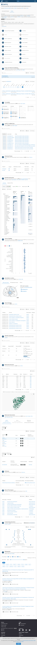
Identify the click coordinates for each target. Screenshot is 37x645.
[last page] (34, 151)
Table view (27, 522)
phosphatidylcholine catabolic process (15, 325)
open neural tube (10, 513)
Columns (22, 130)
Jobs (20, 636)
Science (20, 633)
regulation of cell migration (13, 323)
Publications (21, 635)
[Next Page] (33, 151)
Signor (6, 417)
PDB (30, 376)
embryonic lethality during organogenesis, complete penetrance (17, 508)
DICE (27, 179)
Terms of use (3, 626)
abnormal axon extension (11, 510)
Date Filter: (4, 559)
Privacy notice (3, 625)
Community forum (4, 623)
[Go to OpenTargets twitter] (19, 630)
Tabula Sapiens (13, 179)
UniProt (20, 279)
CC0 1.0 (13, 628)
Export (28, 72)
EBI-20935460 (4, 464)
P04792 (5, 446)
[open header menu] (35, 1)
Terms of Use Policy (20, 641)
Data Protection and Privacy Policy (29, 640)
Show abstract (6, 575)
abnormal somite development (12, 501)
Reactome (8, 417)
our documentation (24, 178)
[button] (17, 191)
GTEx (17, 179)
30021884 (30, 464)
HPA (22, 279)
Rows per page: (17, 151)
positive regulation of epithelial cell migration (16, 317)
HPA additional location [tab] (14, 282)
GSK (2, 636)
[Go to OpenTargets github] (29, 630)
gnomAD (6, 337)
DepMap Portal (20, 240)
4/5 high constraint (27, 357)
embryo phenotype (32, 501)
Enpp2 (3, 501)
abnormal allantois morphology (12, 514)
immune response (12, 322)
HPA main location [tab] (6, 282)
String (11, 417)
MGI (26, 491)
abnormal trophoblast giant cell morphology (14, 504)
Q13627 (5, 443)
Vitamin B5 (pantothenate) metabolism (8, 482)
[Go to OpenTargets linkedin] (23, 630)
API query (33, 72)
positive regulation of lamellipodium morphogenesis (17, 320)
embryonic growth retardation (12, 511)
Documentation (23, 623)
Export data (26, 243)
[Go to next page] (34, 616)
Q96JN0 (5, 441)
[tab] (5, 11)
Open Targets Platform (4, 628)
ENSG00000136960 (7, 8)
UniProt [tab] (21, 282)
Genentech (3, 635)
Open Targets (23, 103)
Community (22, 625)
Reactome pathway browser (30, 482)
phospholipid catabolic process (14, 314)
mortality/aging (31, 508)
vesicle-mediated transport (13, 319)
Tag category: (4, 556)
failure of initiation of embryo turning (13, 507)
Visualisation (32, 522)
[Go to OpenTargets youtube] (26, 630)
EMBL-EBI (3, 633)
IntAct (32, 416)
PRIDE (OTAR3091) (22, 179)
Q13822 (15, 8)
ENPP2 (22, 8)
